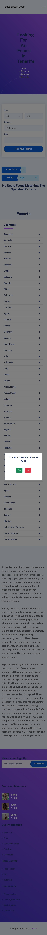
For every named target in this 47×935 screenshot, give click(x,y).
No (28, 470)
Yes (19, 470)
